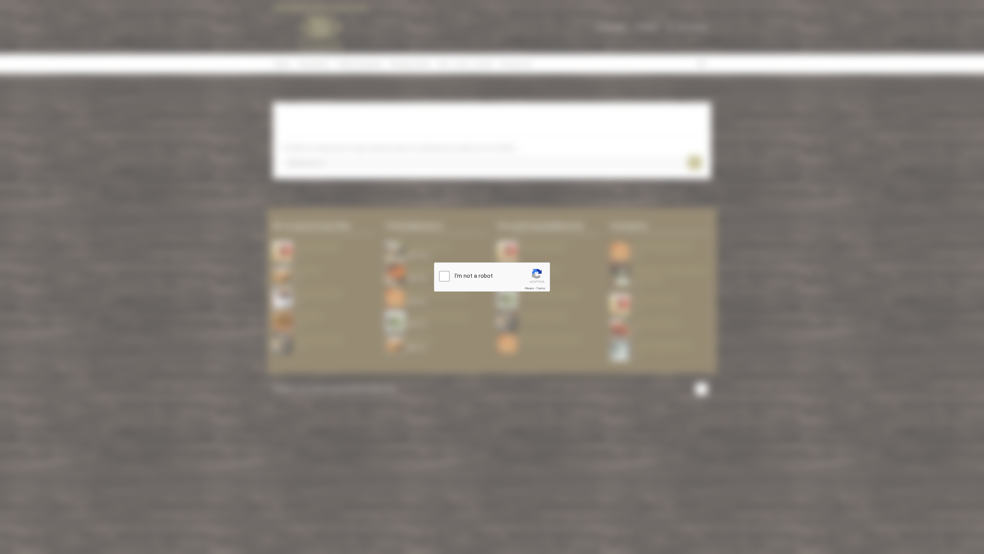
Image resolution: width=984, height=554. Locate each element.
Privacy (529, 288)
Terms (540, 288)
